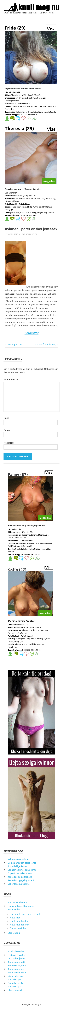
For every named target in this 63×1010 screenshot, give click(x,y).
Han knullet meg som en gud (25, 913)
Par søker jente (29, 234)
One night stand (14, 344)
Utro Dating (14, 932)
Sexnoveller (14, 909)
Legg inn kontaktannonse (21, 905)
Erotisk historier (16, 951)
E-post (7, 430)
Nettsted (9, 442)
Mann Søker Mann (17, 972)
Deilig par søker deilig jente (22, 862)
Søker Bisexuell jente (19, 883)
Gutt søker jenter (16, 958)
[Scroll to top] (58, 1005)
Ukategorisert (15, 989)
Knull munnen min (19, 924)
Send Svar (32, 333)
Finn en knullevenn (17, 902)
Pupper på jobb (18, 927)
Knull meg (15, 917)
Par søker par (14, 986)
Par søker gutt (15, 979)
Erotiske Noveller (17, 954)
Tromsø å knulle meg (45, 344)
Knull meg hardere (19, 920)
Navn (6, 417)
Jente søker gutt (16, 961)
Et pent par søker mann (20, 873)
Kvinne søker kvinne (18, 859)
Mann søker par (16, 975)
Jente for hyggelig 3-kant (21, 880)
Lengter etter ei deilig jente (22, 869)
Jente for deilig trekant (20, 876)
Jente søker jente (17, 965)
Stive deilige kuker (17, 866)
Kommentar (11, 379)
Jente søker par (16, 968)
